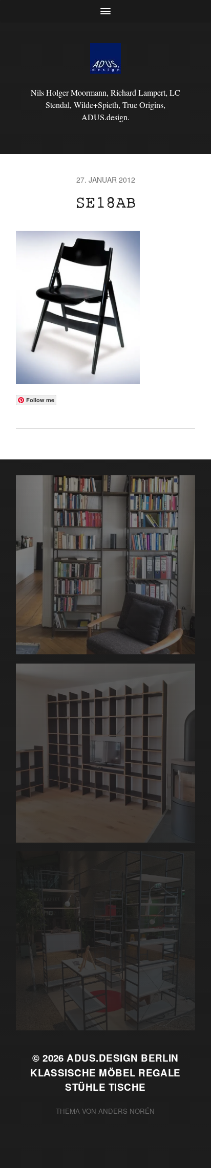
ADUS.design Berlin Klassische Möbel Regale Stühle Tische (105, 1072)
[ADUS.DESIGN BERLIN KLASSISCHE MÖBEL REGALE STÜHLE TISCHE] (106, 58)
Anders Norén (126, 1111)
